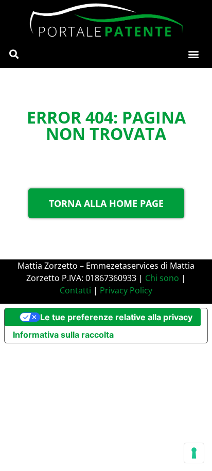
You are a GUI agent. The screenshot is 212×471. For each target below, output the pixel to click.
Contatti (75, 290)
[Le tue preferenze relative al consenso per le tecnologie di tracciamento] (194, 453)
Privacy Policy (126, 290)
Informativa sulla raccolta (63, 334)
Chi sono (162, 278)
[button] (13, 54)
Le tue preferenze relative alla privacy (116, 317)
